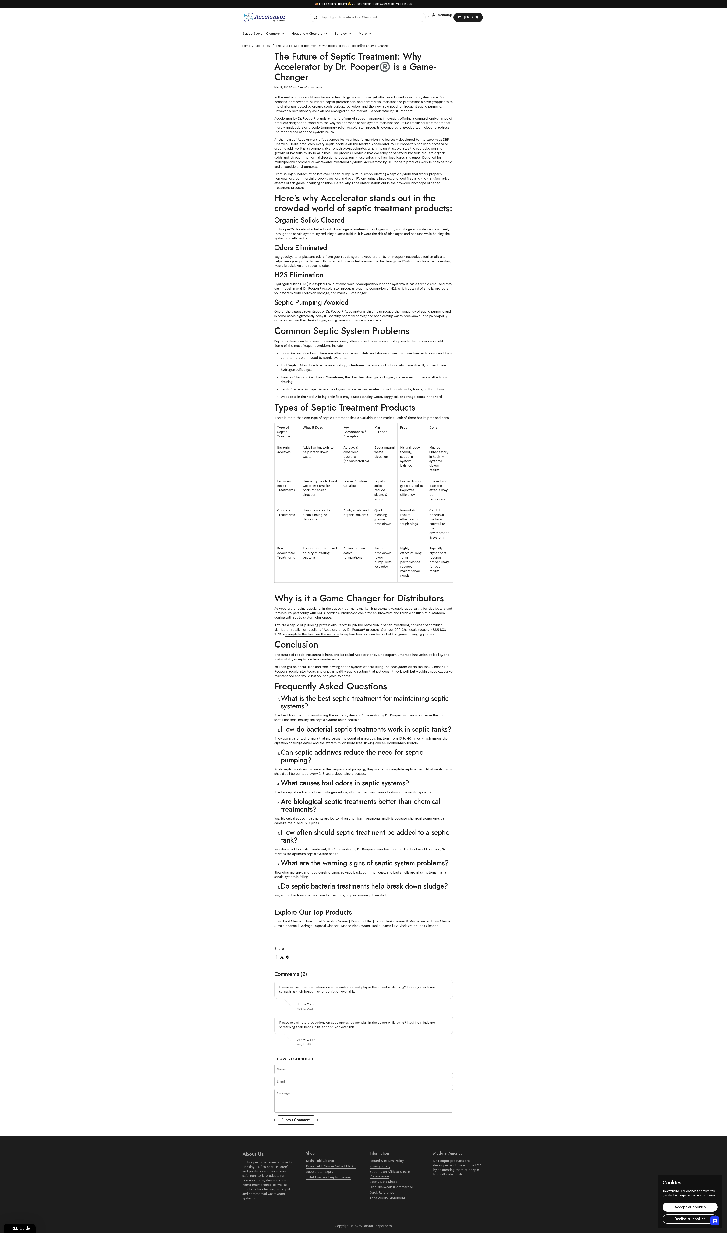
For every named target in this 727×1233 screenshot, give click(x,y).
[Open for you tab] (714, 1220)
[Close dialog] (454, 560)
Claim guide (326, 645)
